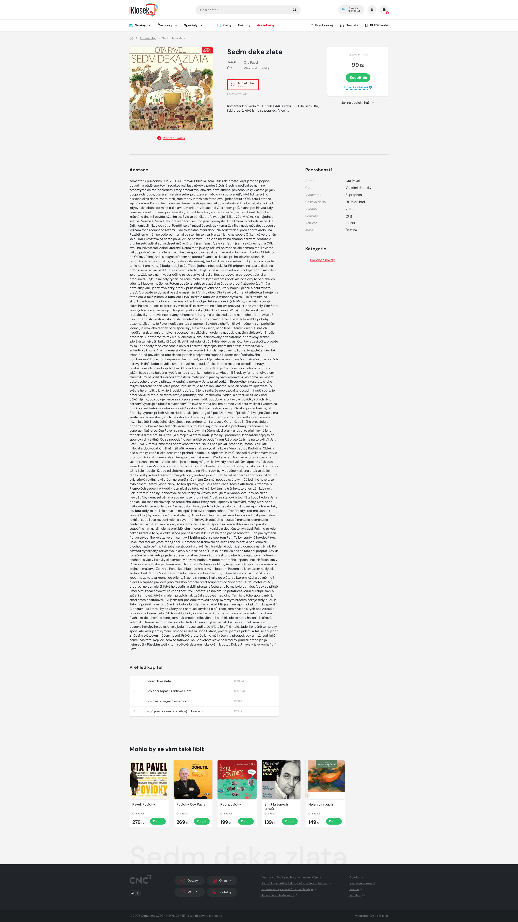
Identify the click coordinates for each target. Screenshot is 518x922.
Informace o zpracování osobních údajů (287, 889)
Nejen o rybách (320, 804)
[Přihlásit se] (371, 9)
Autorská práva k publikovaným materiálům (289, 877)
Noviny (140, 25)
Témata (352, 25)
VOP (191, 892)
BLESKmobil (379, 25)
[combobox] (248, 9)
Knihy (227, 25)
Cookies (354, 877)
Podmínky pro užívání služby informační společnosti (294, 883)
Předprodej (324, 25)
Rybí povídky (230, 804)
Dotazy (193, 880)
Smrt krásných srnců (276, 806)
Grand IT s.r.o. (378, 916)
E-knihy (244, 25)
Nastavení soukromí (362, 883)
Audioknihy (266, 25)
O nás (223, 880)
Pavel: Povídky (143, 804)
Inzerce (354, 889)
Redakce (355, 895)
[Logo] (144, 10)
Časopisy (165, 25)
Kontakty (225, 892)
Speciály (191, 25)
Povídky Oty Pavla (190, 804)
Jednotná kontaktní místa (277, 895)
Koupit (356, 77)
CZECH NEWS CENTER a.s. (174, 916)
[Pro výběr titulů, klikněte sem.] (295, 9)
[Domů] (131, 38)
